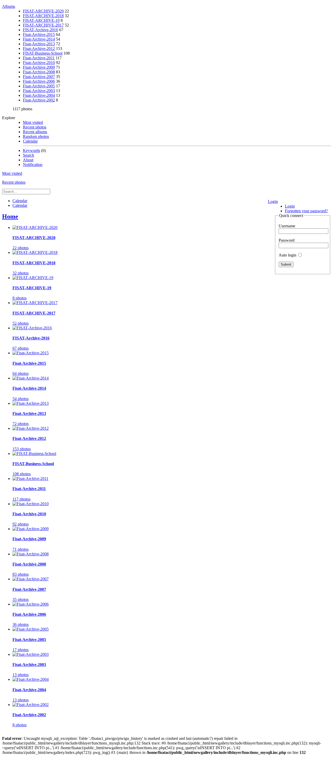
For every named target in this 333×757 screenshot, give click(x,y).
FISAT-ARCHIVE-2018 (43, 16)
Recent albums (35, 132)
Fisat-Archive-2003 (39, 90)
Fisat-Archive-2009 (39, 67)
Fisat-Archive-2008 (39, 72)
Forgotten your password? (306, 211)
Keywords (31, 150)
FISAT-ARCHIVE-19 (41, 20)
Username (287, 226)
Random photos (36, 136)
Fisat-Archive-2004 (39, 95)
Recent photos (34, 127)
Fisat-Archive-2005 (39, 86)
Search (28, 155)
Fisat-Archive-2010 (39, 62)
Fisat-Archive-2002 (39, 100)
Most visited (33, 122)
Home (10, 216)
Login (273, 201)
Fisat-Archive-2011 (39, 58)
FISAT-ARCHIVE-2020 (43, 11)
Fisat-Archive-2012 (39, 48)
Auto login (288, 255)
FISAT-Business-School (42, 53)
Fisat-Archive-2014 (39, 39)
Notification (32, 164)
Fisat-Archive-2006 (39, 81)
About (28, 160)
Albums (8, 6)
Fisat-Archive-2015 (39, 34)
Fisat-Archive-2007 (39, 76)
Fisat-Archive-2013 (39, 44)
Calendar (30, 141)
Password (286, 240)
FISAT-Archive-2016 (40, 30)
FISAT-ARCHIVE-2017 (43, 25)
